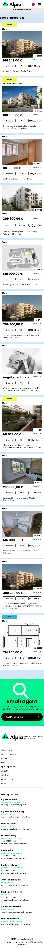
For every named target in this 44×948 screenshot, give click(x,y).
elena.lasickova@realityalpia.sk (14, 885)
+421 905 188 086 (8, 855)
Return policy (7, 779)
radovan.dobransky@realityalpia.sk (16, 817)
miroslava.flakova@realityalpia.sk (15, 924)
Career (4, 758)
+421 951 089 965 (8, 897)
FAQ (3, 762)
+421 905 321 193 (8, 870)
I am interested (14, 717)
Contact (5, 775)
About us (5, 771)
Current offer (7, 750)
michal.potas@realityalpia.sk (13, 805)
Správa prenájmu (9, 767)
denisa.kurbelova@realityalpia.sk (15, 900)
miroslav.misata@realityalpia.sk (15, 829)
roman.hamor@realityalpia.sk (14, 858)
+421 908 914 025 (8, 841)
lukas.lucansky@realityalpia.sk (14, 843)
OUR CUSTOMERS (8, 754)
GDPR (3, 783)
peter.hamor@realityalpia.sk (13, 873)
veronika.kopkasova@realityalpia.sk (16, 912)
